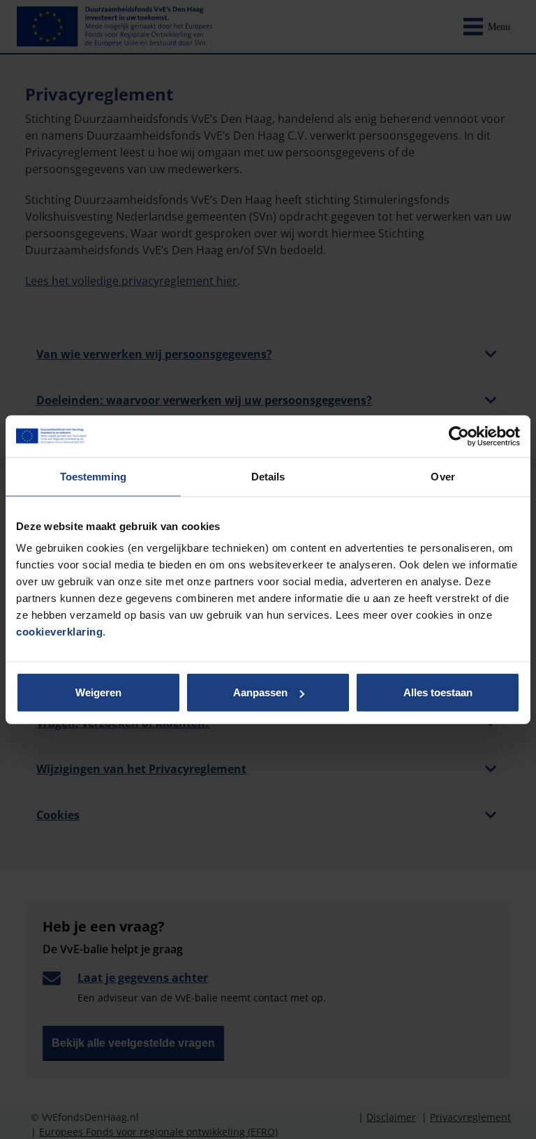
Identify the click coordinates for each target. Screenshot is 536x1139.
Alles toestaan (437, 692)
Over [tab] (442, 476)
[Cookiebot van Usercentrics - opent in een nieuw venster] (459, 435)
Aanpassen (260, 692)
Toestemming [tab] (93, 476)
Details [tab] (268, 476)
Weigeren (98, 692)
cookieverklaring (59, 632)
